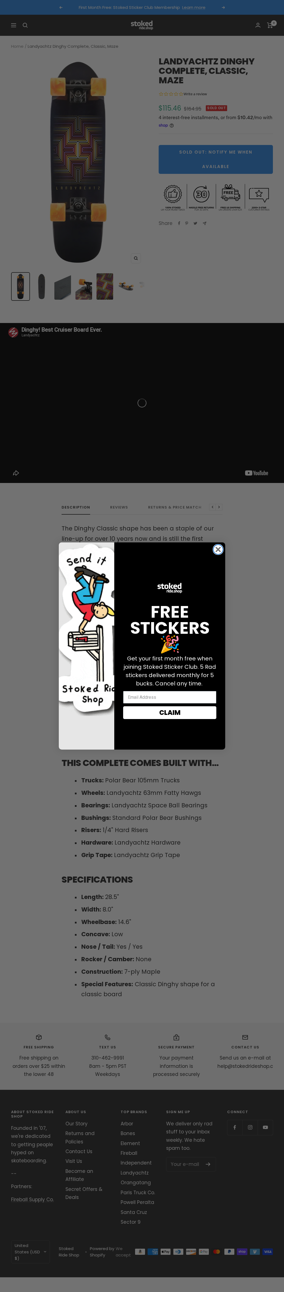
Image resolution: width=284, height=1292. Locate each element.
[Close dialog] (218, 549)
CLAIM (170, 712)
